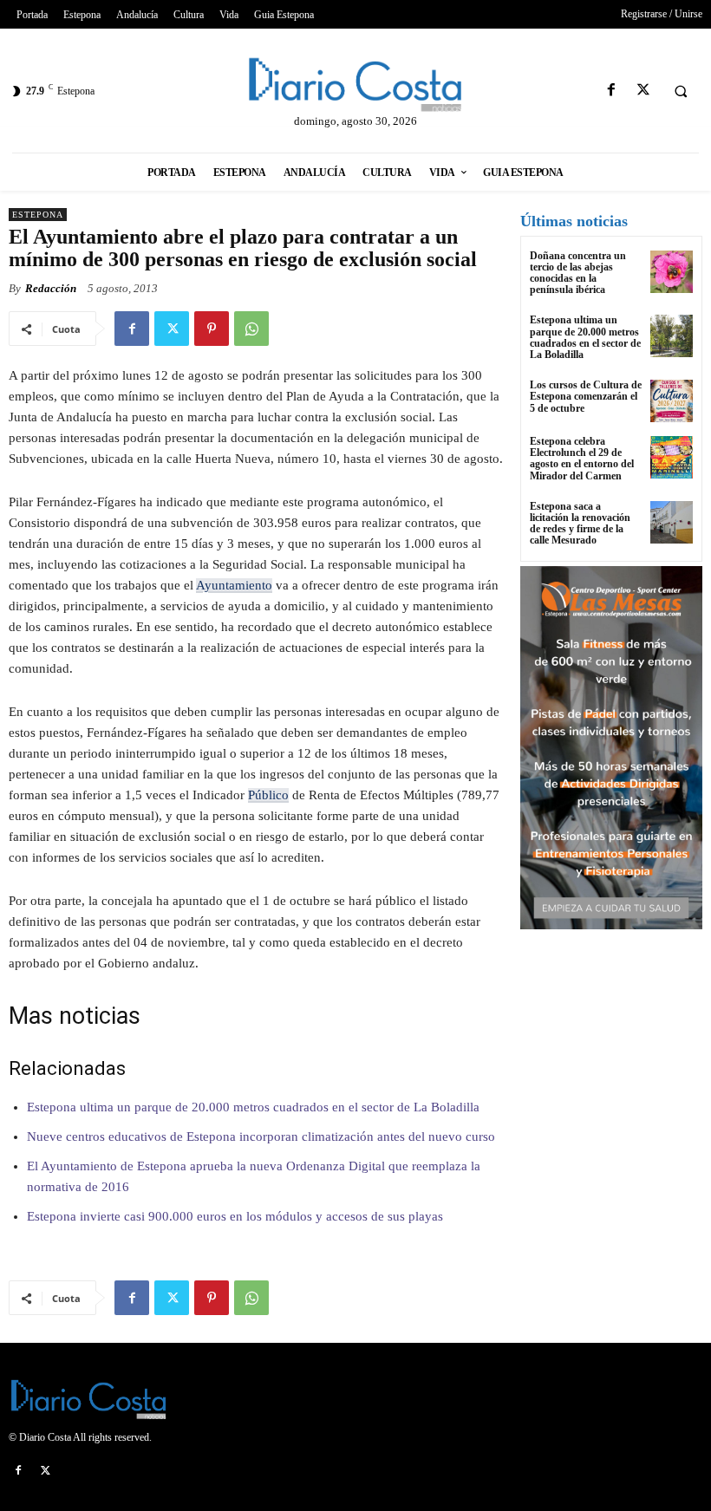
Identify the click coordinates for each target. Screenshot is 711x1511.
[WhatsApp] (251, 328)
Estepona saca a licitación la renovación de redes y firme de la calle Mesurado (580, 523)
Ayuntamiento (234, 585)
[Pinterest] (211, 328)
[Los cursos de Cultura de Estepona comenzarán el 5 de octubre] (671, 401)
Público (268, 795)
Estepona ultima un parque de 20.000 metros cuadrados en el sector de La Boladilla (253, 1107)
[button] (680, 91)
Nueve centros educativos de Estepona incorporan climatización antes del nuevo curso (261, 1136)
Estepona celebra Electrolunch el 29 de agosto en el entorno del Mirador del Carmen (582, 458)
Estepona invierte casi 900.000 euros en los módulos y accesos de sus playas (235, 1216)
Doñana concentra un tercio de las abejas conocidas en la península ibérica (578, 273)
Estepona (37, 214)
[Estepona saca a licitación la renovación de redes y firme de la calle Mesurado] (671, 522)
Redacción (50, 288)
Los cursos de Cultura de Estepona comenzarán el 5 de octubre (586, 396)
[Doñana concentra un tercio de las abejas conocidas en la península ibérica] (671, 272)
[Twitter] (643, 90)
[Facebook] (611, 90)
